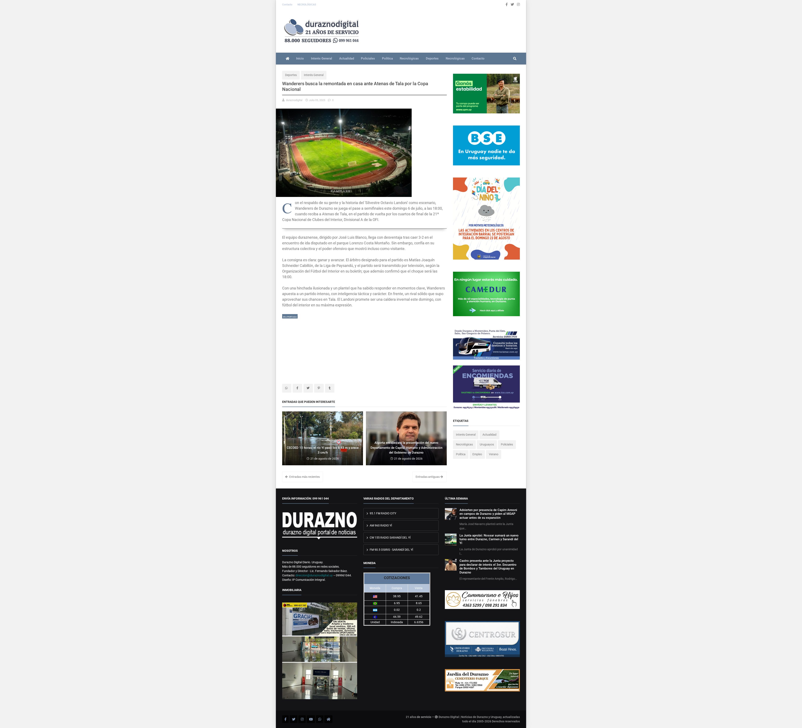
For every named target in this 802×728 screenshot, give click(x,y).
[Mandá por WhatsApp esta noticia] (286, 388)
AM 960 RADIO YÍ (380, 525)
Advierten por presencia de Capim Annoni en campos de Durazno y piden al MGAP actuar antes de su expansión (488, 514)
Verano (493, 454)
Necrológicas (409, 58)
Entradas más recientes (304, 476)
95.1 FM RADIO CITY (382, 513)
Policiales (368, 58)
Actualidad (346, 58)
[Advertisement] (364, 348)
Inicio (300, 58)
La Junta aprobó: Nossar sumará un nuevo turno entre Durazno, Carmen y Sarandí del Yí (489, 539)
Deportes (432, 58)
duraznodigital (294, 100)
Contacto (287, 4)
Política (387, 58)
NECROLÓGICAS (306, 4)
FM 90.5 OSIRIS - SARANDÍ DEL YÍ (391, 549)
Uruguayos (487, 444)
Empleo (477, 454)
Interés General (321, 58)
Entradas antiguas (428, 476)
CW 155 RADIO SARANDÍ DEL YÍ (390, 537)
